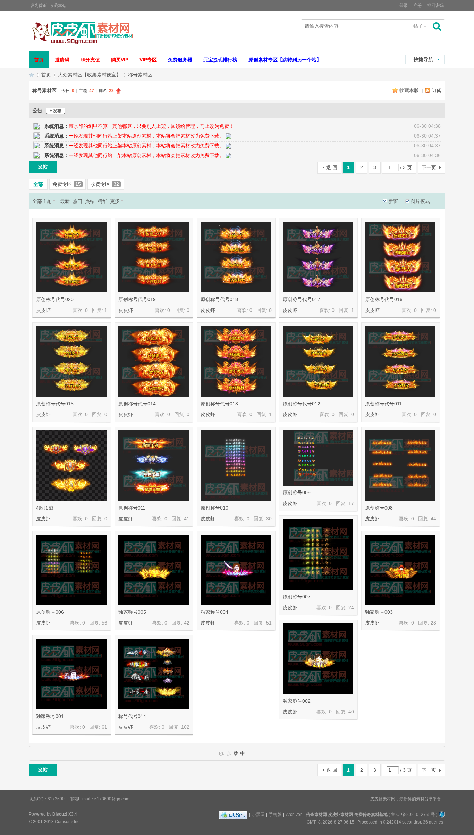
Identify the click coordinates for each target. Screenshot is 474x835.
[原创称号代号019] (153, 257)
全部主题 (42, 201)
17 (351, 503)
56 (104, 623)
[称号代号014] (153, 674)
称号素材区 (140, 74)
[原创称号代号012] (318, 361)
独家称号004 (214, 612)
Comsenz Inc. (68, 821)
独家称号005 (132, 612)
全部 (38, 184)
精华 (102, 201)
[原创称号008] (400, 465)
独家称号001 (50, 716)
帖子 (418, 26)
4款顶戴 (44, 508)
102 (185, 727)
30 (269, 518)
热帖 (90, 201)
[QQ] (233, 814)
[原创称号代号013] (236, 361)
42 (186, 623)
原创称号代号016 (384, 299)
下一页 (429, 167)
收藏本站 (58, 5)
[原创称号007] (318, 554)
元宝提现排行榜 (220, 60)
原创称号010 (214, 508)
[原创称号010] (236, 465)
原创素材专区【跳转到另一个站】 (284, 60)
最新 (65, 201)
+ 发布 (55, 110)
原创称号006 (50, 612)
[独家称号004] (236, 570)
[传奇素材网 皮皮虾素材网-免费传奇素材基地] (82, 32)
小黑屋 (258, 814)
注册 (417, 5)
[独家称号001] (71, 674)
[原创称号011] (153, 465)
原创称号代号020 (55, 299)
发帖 (43, 167)
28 (433, 623)
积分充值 (90, 60)
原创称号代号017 (301, 299)
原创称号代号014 (137, 403)
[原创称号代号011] (400, 361)
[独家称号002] (318, 658)
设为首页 (38, 5)
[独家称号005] (153, 570)
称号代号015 (214, 716)
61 (104, 727)
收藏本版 (409, 90)
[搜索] (437, 26)
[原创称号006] (71, 570)
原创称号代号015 (55, 403)
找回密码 (435, 5)
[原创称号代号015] (71, 361)
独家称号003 (379, 612)
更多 (115, 201)
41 (186, 518)
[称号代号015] (236, 674)
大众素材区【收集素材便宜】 (89, 74)
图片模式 (420, 201)
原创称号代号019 (137, 299)
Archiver (294, 814)
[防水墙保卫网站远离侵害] (441, 814)
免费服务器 (180, 60)
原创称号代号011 (383, 403)
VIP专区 (148, 60)
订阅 (437, 90)
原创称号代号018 (219, 299)
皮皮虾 (43, 310)
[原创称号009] (318, 458)
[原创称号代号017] (318, 257)
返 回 (331, 167)
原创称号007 (297, 597)
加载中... (240, 753)
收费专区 (105, 184)
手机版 (275, 814)
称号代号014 (132, 716)
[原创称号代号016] (400, 257)
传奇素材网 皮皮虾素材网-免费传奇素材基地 (31, 75)
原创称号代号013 (219, 403)
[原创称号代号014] (153, 361)
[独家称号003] (400, 570)
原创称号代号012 (301, 403)
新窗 (393, 201)
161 (267, 727)
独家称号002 (297, 701)
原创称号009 (297, 492)
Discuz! (59, 814)
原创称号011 (131, 508)
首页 (39, 60)
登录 (403, 5)
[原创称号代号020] (71, 257)
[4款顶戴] (71, 465)
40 (351, 711)
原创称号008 (379, 508)
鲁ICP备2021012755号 (413, 814)
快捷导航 (423, 59)
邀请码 (62, 60)
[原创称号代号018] (236, 257)
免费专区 (66, 184)
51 (269, 623)
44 (433, 518)
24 (351, 607)
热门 (77, 201)
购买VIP (119, 60)
